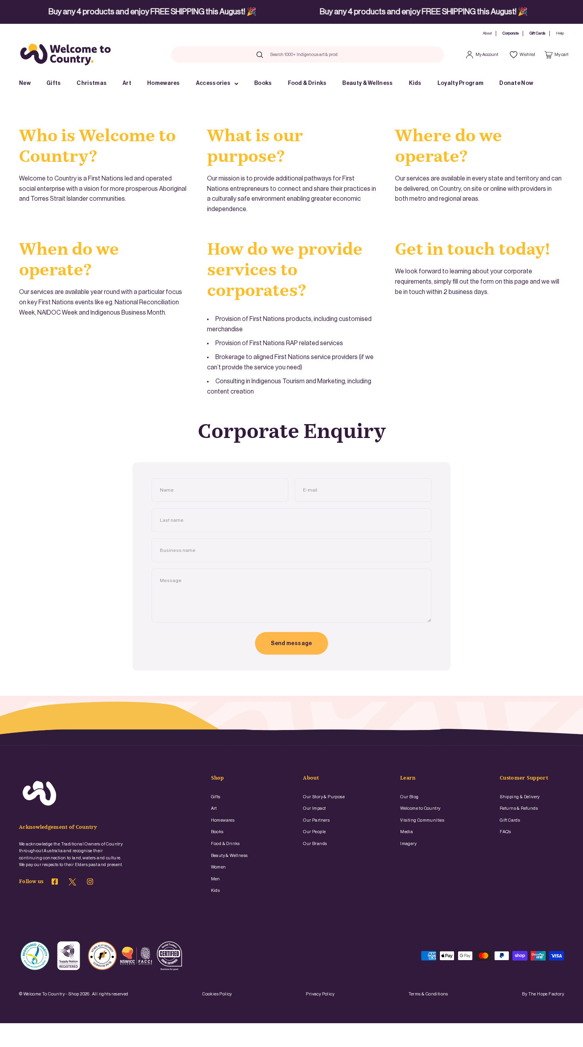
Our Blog (409, 797)
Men (215, 879)
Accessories (213, 83)
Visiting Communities (422, 820)
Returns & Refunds (519, 808)
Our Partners (316, 820)
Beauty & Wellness (367, 83)
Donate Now (516, 83)
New (25, 83)
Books (263, 83)
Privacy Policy (320, 994)
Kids (415, 83)
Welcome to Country (420, 808)
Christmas (92, 83)
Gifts (53, 83)
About (487, 33)
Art (127, 83)
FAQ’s (505, 832)
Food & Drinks (307, 83)
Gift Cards (537, 33)
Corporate (510, 33)
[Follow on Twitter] (72, 884)
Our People (314, 832)
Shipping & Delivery (520, 797)
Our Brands (315, 843)
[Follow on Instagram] (90, 883)
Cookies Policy (217, 994)
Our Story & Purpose (324, 797)
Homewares (163, 83)
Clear (351, 54)
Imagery (408, 843)
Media (406, 832)
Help (560, 33)
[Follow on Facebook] (55, 883)
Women (218, 867)
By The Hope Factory (543, 994)
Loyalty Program (460, 83)
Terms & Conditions (428, 994)
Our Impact (314, 808)
